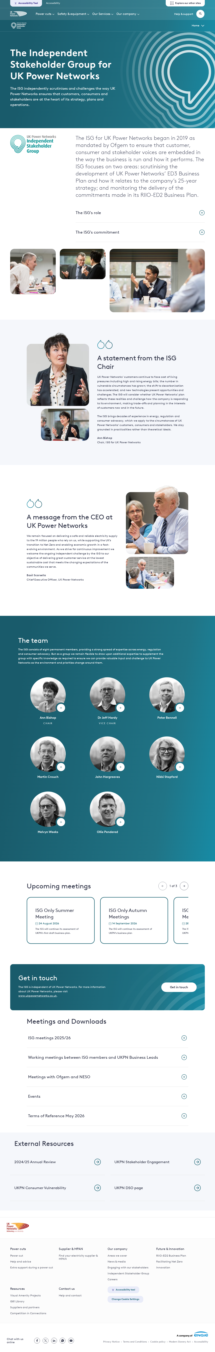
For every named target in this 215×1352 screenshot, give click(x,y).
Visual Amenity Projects (25, 1295)
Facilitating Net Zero (169, 1261)
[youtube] (71, 1341)
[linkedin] (54, 1341)
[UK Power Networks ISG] (101, 25)
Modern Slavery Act (180, 1341)
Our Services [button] (101, 14)
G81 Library (17, 1301)
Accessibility (53, 3)
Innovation (163, 1267)
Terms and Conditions (135, 1341)
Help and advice (20, 1261)
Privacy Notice (111, 1341)
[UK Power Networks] (18, 14)
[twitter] (45, 1341)
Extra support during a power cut (31, 1267)
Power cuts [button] (43, 14)
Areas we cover (117, 1255)
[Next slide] (184, 886)
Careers (112, 1279)
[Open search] (200, 14)
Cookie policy (158, 1341)
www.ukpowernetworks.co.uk (37, 995)
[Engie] (192, 1334)
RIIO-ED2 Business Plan (171, 1255)
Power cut (16, 1255)
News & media (117, 1261)
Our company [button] (126, 14)
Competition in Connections (28, 1313)
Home (195, 25)
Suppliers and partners (24, 1307)
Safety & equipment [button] (71, 14)
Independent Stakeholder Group (128, 1273)
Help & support (183, 14)
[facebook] (37, 1341)
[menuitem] (45, 14)
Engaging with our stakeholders (128, 1267)
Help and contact (70, 1295)
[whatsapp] (62, 1341)
